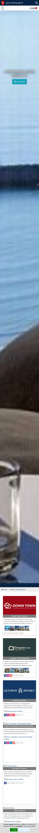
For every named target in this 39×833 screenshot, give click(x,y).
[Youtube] (13, 633)
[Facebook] (5, 633)
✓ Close (13, 830)
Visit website (20, 82)
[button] (15, 581)
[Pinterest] (16, 633)
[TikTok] (22, 633)
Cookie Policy (24, 830)
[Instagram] (8, 633)
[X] (19, 633)
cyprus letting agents (14, 3)
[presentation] (4, 298)
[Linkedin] (11, 633)
